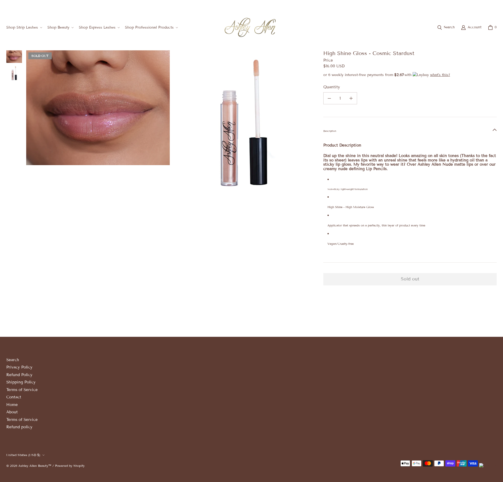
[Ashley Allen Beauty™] (250, 27)
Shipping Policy (21, 382)
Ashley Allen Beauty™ (34, 466)
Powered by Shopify (70, 466)
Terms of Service (22, 389)
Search (12, 360)
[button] (23, 27)
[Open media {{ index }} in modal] (98, 107)
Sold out (410, 279)
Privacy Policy (19, 367)
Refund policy (19, 427)
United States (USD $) (475, 6)
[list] (170, 122)
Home (12, 404)
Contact (13, 397)
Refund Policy (19, 374)
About (12, 412)
